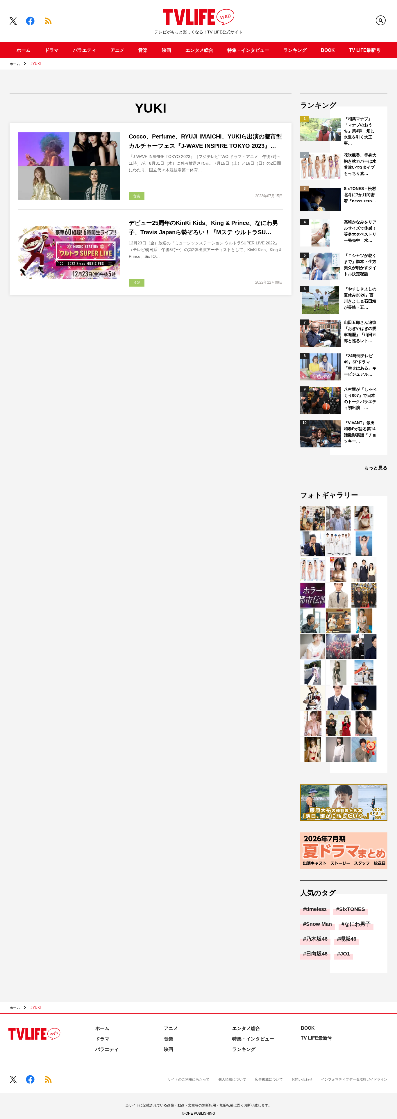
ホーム (24, 50)
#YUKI (36, 64)
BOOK (328, 50)
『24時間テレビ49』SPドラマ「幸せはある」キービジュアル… (360, 365)
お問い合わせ (302, 1079)
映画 (166, 50)
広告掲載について (269, 1079)
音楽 (143, 50)
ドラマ (52, 50)
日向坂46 (317, 954)
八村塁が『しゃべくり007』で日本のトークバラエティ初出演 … (360, 398)
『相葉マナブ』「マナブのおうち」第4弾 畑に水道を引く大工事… (359, 130)
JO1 (345, 954)
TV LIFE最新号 (364, 50)
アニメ (117, 50)
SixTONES (352, 909)
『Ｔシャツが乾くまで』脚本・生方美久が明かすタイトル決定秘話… (360, 264)
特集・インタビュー (248, 50)
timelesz (316, 909)
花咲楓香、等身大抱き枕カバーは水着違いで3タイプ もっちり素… (360, 164)
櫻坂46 (348, 939)
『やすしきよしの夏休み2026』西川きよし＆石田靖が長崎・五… (360, 298)
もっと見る (375, 467)
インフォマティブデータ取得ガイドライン (354, 1079)
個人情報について (232, 1079)
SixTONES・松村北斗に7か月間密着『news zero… (360, 194)
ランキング (295, 50)
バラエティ (84, 50)
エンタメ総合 (199, 50)
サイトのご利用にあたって (189, 1079)
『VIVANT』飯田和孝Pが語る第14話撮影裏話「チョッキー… (360, 431)
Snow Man (319, 924)
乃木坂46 (317, 939)
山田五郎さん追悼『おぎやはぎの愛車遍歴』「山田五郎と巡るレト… (360, 331)
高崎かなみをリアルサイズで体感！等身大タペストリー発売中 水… (360, 231)
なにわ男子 (357, 924)
